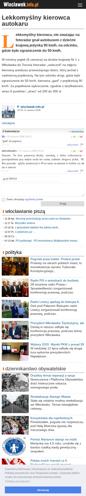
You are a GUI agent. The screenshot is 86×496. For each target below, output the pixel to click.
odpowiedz (72, 144)
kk (3, 136)
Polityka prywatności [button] (17, 481)
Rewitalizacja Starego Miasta (50, 396)
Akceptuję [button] (43, 490)
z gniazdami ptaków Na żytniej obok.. (37, 227)
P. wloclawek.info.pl (30, 106)
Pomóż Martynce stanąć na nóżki (53, 439)
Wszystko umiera (25, 223)
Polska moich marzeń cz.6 (48, 460)
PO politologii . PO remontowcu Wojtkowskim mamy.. (47, 240)
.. (16, 236)
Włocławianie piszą (25, 211)
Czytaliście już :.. (25, 231)
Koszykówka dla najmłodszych (51, 418)
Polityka (13, 252)
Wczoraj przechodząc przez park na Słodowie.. (44, 218)
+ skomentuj (76, 131)
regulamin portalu (34, 199)
